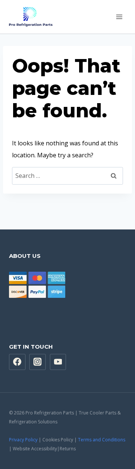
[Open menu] (119, 16)
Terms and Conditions (101, 439)
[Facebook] (17, 362)
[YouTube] (58, 362)
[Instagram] (37, 362)
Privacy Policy (23, 439)
